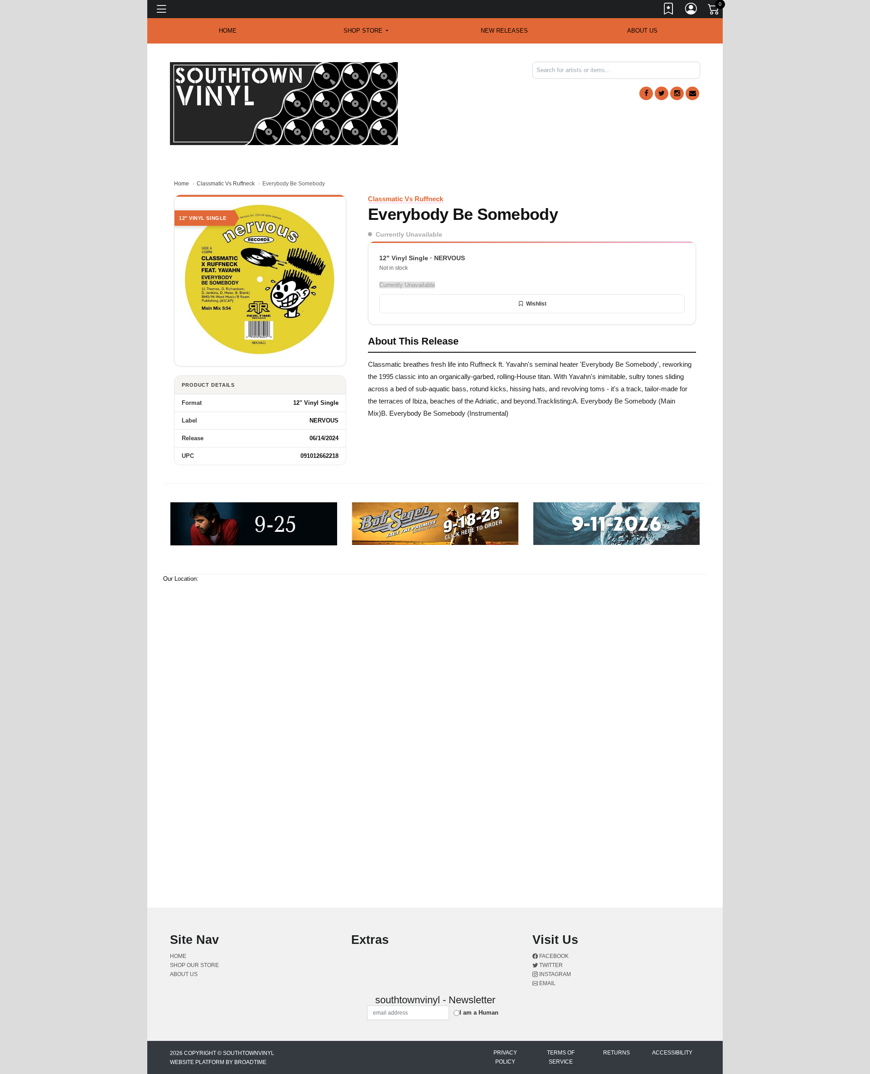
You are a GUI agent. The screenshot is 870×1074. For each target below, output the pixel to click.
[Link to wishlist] (668, 10)
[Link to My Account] (691, 10)
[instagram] (677, 93)
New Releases (504, 30)
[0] (714, 10)
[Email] (692, 93)
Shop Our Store (194, 965)
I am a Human (478, 1012)
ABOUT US (642, 30)
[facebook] (646, 93)
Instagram (554, 974)
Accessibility (672, 1053)
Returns (616, 1053)
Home (181, 183)
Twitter (550, 965)
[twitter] (661, 93)
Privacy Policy (505, 1057)
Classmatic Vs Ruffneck (226, 183)
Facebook (553, 956)
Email (547, 983)
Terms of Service (561, 1057)
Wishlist (536, 304)
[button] (366, 31)
